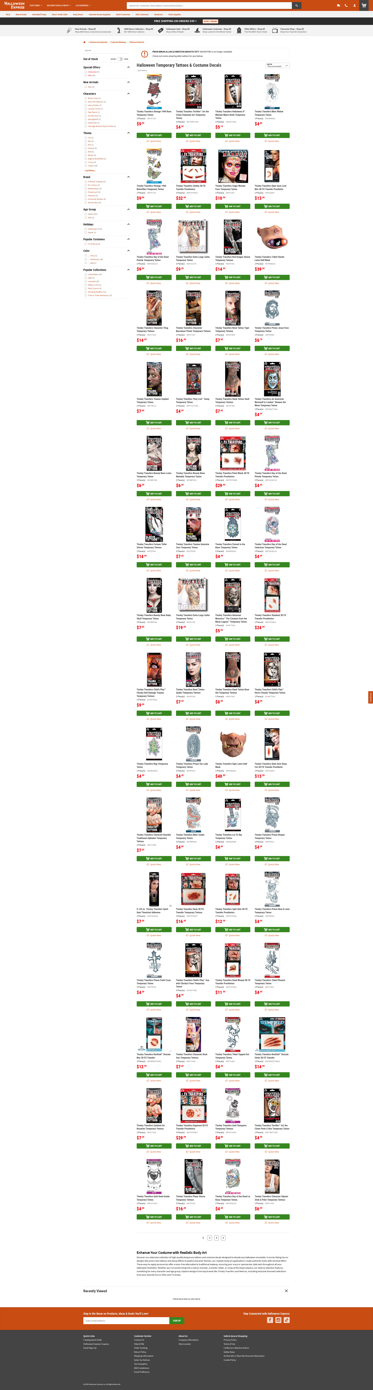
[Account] (354, 5)
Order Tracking (140, 1347)
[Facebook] (270, 1320)
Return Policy (140, 1352)
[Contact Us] (346, 5)
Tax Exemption (140, 1363)
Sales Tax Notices (142, 1360)
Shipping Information (143, 1355)
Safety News (229, 1352)
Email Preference (141, 1371)
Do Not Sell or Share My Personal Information (244, 1355)
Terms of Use (229, 1344)
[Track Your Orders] (338, 5)
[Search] (296, 5)
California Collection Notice (236, 1347)
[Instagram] (278, 1320)
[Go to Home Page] (84, 42)
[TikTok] (287, 1320)
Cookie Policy (230, 1360)
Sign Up (177, 1320)
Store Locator (185, 1344)
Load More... (90, 170)
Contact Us (139, 1339)
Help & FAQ (139, 1344)
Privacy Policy (230, 1339)
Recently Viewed (95, 1290)
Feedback (370, 697)
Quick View (155, 141)
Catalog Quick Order (92, 1339)
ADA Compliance (141, 1368)
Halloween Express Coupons (96, 1344)
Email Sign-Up (89, 1347)
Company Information (189, 1339)
